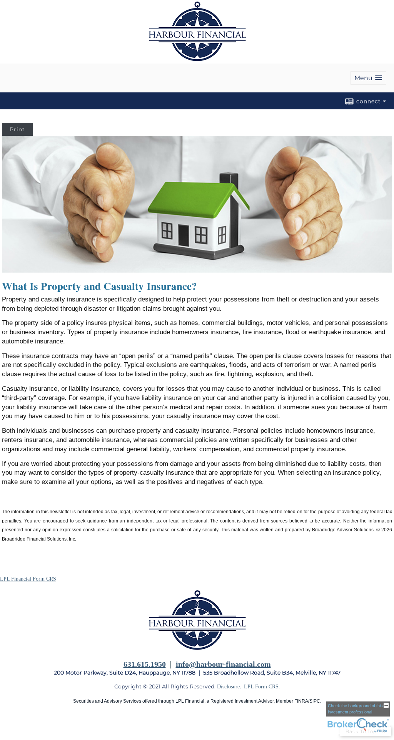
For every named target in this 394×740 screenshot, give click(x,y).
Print (17, 129)
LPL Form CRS (261, 687)
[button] (368, 78)
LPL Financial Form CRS (28, 579)
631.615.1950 (145, 664)
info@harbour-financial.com (223, 664)
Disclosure (228, 687)
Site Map (10, 725)
